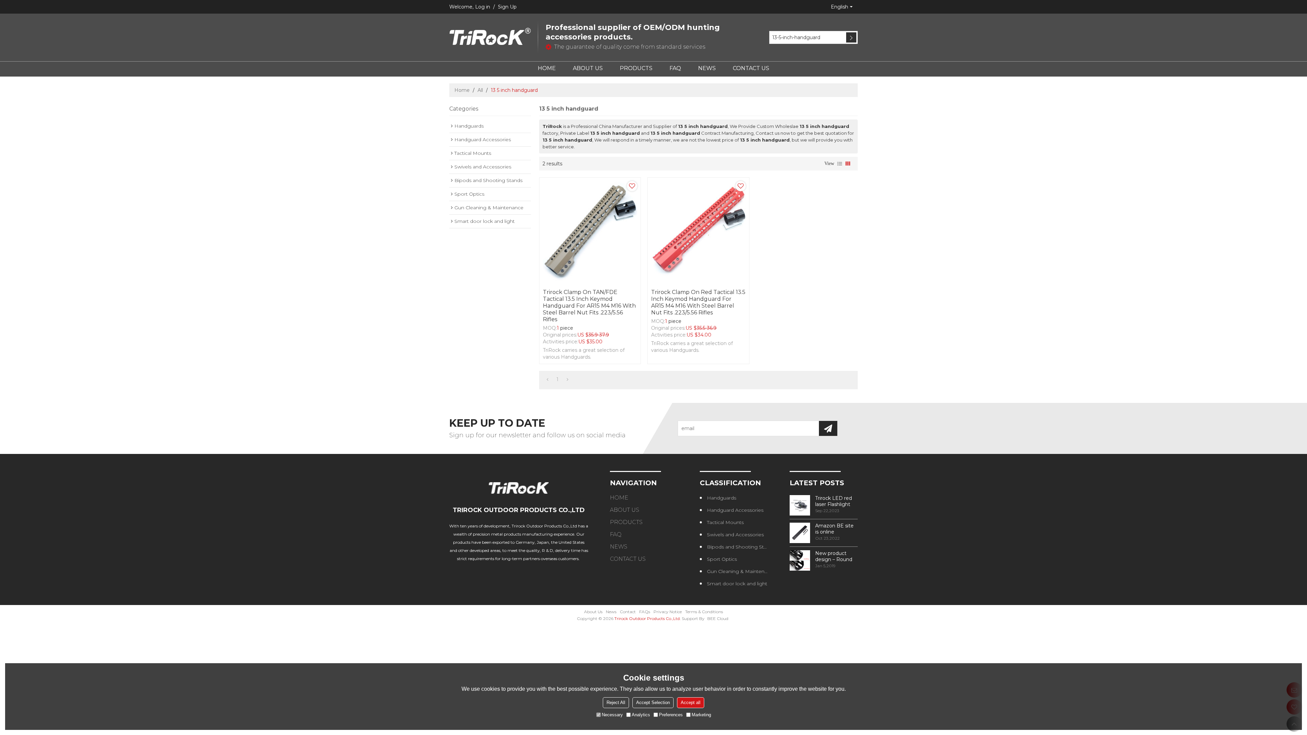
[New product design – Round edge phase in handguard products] (800, 560)
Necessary (612, 714)
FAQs (644, 611)
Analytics (641, 714)
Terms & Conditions (704, 611)
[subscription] (828, 428)
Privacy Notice (668, 611)
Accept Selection (653, 702)
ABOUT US (588, 68)
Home (462, 90)
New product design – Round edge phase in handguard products (833, 556)
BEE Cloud (717, 618)
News (611, 611)
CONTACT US (751, 68)
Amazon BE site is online (834, 529)
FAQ (675, 68)
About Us (593, 611)
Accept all (690, 702)
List (840, 163)
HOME (547, 68)
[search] (851, 37)
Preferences (671, 714)
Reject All (616, 702)
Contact (628, 611)
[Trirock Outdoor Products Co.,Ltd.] (490, 37)
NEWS (707, 68)
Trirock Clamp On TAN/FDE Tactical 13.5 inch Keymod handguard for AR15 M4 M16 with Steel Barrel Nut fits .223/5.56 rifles (589, 306)
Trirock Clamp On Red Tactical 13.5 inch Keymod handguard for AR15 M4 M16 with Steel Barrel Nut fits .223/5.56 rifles (698, 302)
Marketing (701, 714)
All (480, 90)
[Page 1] (547, 379)
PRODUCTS (636, 68)
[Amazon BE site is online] (800, 533)
